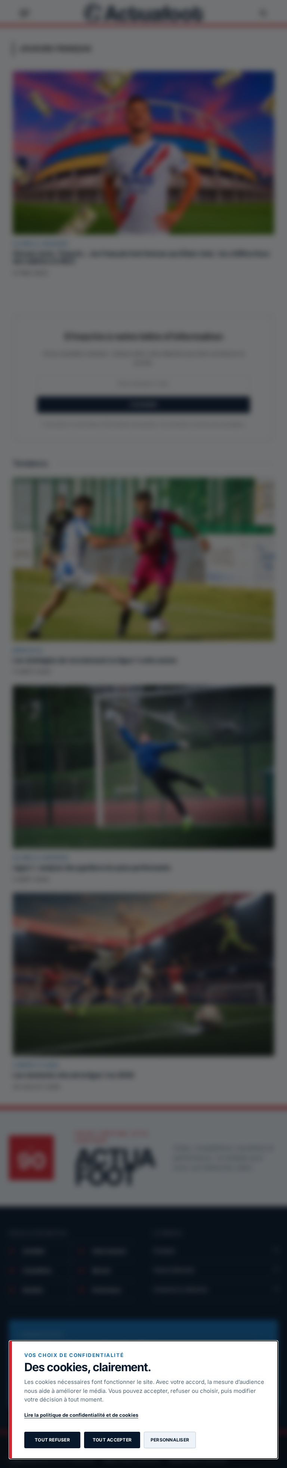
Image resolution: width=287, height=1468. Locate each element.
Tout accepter (112, 1440)
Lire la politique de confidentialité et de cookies (81, 1415)
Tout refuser (52, 1440)
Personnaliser (170, 1440)
